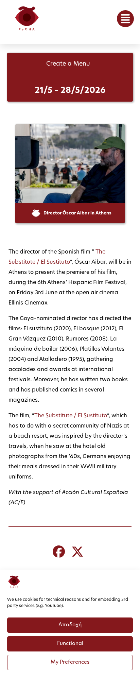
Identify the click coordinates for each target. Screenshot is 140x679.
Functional (70, 643)
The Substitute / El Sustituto (70, 416)
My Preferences (70, 662)
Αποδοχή (70, 625)
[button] (125, 18)
